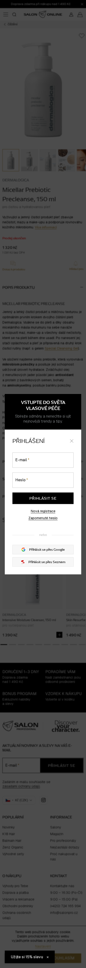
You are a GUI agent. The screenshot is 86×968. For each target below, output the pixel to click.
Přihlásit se (43, 498)
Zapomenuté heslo (43, 518)
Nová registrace (43, 511)
